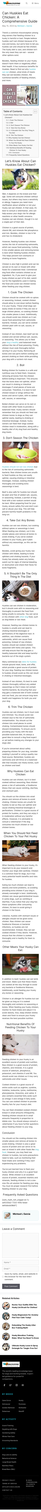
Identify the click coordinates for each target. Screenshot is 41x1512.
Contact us (7, 1490)
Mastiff (21, 1411)
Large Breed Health (9, 1462)
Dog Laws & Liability (9, 1455)
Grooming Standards (10, 1440)
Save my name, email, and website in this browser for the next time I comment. (21, 1277)
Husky (21, 1400)
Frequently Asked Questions (19, 155)
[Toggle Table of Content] (34, 111)
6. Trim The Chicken (16, 135)
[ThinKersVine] (11, 3)
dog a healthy (13, 342)
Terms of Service (9, 1483)
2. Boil (11, 123)
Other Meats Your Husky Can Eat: (21, 145)
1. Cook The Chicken (15, 120)
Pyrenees (22, 1404)
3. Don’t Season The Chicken (19, 125)
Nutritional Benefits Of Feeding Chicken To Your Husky (20, 149)
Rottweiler (22, 1408)
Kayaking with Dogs (9, 1429)
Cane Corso (6, 1400)
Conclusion (15, 152)
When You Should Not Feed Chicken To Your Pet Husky (22, 141)
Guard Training (7, 1425)
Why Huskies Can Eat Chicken (19, 138)
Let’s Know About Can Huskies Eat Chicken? (18, 116)
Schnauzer (6, 1404)
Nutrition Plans (7, 1466)
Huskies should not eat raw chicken (17, 467)
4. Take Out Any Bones (17, 128)
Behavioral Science (9, 1458)
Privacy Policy (8, 1480)
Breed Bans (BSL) (8, 1469)
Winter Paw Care (8, 1436)
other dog (24, 617)
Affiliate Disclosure (11, 1487)
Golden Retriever (8, 1408)
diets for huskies (29, 662)
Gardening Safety (8, 1433)
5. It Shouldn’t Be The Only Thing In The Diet (21, 132)
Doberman (6, 1411)
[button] (27, 3)
